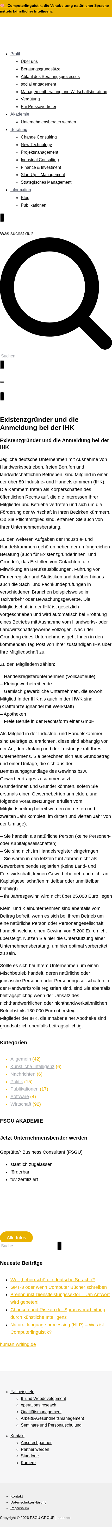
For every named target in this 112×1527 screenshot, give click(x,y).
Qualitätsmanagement (41, 1412)
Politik (16, 1081)
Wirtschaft (20, 1104)
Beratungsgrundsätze (40, 69)
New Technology (36, 144)
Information (20, 190)
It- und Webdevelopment (43, 1398)
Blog (25, 197)
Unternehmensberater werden (48, 122)
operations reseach (38, 1405)
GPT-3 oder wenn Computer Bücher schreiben (58, 1287)
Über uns (29, 61)
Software (19, 1096)
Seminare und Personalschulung (51, 1425)
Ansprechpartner (36, 1442)
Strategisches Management (46, 182)
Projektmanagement (39, 152)
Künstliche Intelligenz (32, 1066)
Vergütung (30, 99)
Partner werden (35, 1449)
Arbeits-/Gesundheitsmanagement (52, 1418)
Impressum (19, 1508)
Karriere (28, 1462)
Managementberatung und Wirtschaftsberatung (64, 91)
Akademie (19, 114)
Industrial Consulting (40, 160)
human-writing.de (18, 1344)
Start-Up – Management (43, 174)
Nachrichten (22, 1074)
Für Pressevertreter (38, 106)
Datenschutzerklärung (28, 1502)
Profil (15, 54)
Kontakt (17, 1436)
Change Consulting (39, 137)
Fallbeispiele (22, 1392)
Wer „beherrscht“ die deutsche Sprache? (52, 1279)
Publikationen (33, 205)
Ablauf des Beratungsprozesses (50, 76)
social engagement (38, 84)
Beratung (18, 129)
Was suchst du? (16, 233)
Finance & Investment (41, 167)
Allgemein (20, 1059)
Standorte (30, 1456)
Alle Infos (16, 1237)
